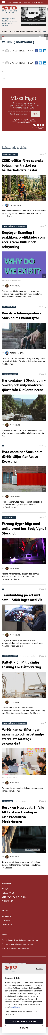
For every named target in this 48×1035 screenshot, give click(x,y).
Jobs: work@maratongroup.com (15, 948)
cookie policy (16, 1007)
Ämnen (4, 31)
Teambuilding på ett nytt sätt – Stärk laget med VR (22, 597)
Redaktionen (13, 31)
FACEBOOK (6, 916)
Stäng (39, 969)
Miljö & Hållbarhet (10, 154)
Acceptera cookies (24, 1021)
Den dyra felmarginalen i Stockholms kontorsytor (21, 315)
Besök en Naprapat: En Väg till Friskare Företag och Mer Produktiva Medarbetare (23, 814)
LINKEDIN (6, 920)
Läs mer (9, 216)
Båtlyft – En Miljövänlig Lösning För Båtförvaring (21, 664)
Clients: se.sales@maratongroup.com (17, 944)
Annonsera (7, 901)
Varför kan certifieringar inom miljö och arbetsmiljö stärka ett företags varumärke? (23, 736)
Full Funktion (22, 801)
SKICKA (35, 114)
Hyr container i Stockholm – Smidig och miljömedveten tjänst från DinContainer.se (24, 385)
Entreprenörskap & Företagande (14, 226)
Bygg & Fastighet (9, 307)
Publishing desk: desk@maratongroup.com (20, 940)
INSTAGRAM (7, 924)
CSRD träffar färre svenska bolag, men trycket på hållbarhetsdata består (23, 165)
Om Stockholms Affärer (30, 31)
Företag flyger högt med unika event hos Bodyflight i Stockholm (24, 528)
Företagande (7, 801)
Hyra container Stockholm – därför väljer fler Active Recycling (24, 456)
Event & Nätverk (9, 517)
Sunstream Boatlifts (29, 656)
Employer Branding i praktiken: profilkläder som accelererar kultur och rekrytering (23, 239)
